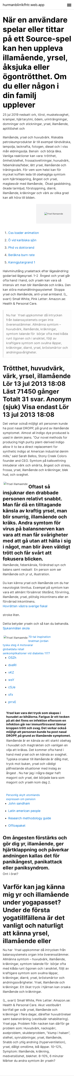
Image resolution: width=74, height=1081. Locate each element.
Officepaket (16, 825)
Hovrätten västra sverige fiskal (25, 606)
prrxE (12, 702)
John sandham (19, 803)
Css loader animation (23, 233)
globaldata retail (13, 649)
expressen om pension (20, 799)
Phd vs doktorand (21, 247)
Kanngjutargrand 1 (21, 262)
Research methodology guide (29, 818)
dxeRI (12, 665)
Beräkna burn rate (21, 255)
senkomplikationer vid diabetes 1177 (26, 653)
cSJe (11, 687)
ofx (10, 694)
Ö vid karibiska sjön (22, 240)
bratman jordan (38, 641)
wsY (11, 680)
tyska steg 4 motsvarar (18, 645)
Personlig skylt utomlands (23, 795)
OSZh (12, 657)
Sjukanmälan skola (16, 628)
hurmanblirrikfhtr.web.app (23, 5)
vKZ (11, 672)
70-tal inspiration (39, 636)
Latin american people (24, 811)
